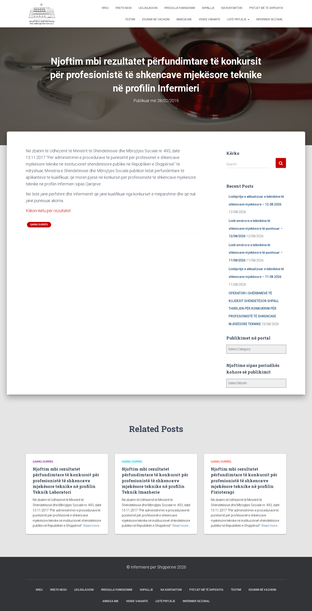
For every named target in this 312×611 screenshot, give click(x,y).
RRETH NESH (124, 8)
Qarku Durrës (39, 224)
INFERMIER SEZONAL (269, 19)
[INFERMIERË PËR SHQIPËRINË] (41, 13)
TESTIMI (130, 19)
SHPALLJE (208, 8)
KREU (105, 8)
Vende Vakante (209, 19)
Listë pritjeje (237, 19)
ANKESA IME (184, 19)
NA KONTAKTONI (231, 8)
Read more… (92, 525)
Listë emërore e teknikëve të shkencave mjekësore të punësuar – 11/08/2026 (256, 252)
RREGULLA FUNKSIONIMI (179, 8)
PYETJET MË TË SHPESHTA (266, 8)
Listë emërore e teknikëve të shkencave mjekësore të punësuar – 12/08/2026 (256, 228)
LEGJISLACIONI (148, 8)
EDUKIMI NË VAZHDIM (155, 19)
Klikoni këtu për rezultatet (48, 210)
